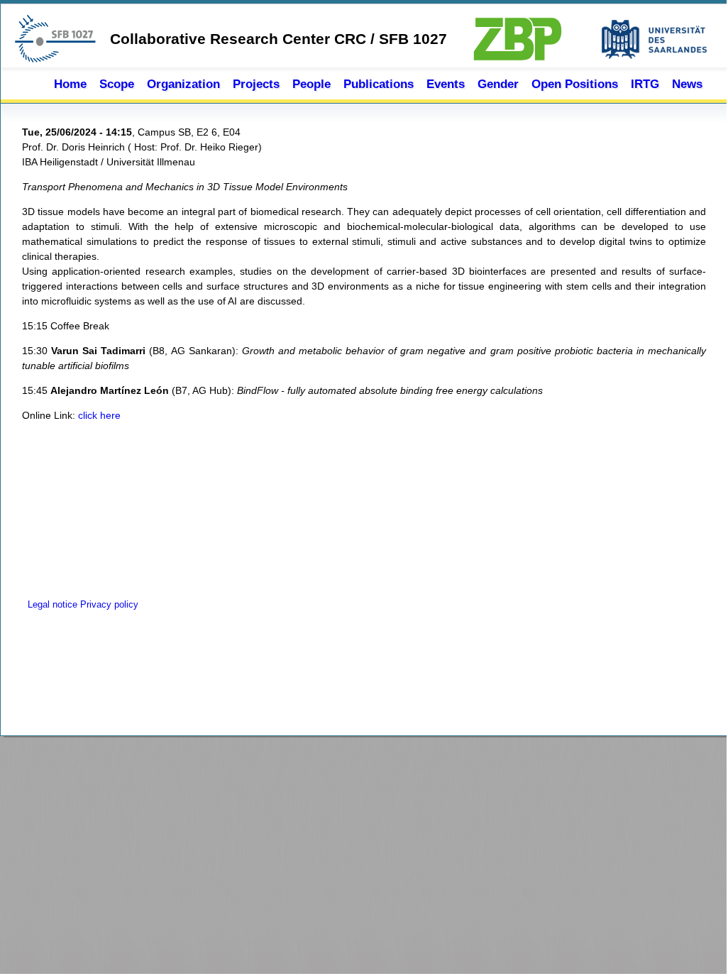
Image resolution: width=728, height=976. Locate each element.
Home (70, 84)
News (687, 84)
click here (99, 415)
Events (445, 84)
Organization (183, 84)
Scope (116, 84)
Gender (498, 84)
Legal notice (51, 604)
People (311, 84)
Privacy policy (109, 604)
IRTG (645, 84)
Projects (256, 84)
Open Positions (574, 84)
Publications (378, 84)
